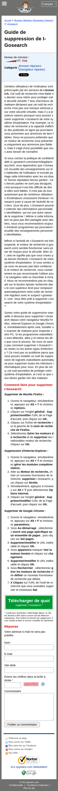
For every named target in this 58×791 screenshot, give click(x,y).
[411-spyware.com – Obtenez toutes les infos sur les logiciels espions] (25, 7)
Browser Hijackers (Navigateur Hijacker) (33, 20)
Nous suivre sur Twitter (20, 742)
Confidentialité (16, 785)
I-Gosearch (12, 24)
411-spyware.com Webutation (29, 766)
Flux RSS (13, 753)
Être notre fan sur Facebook (22, 745)
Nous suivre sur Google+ (21, 749)
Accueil (7, 20)
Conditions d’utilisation (38, 785)
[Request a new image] (43, 684)
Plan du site (29, 788)
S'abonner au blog (17, 738)
